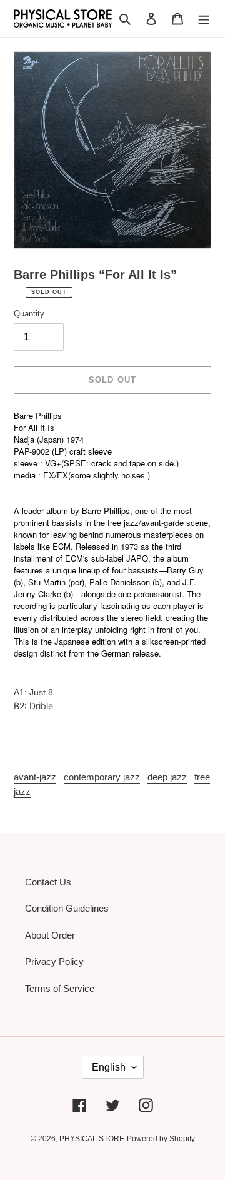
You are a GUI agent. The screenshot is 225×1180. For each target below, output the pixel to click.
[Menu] (204, 18)
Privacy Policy (54, 961)
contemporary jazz (102, 777)
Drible (41, 705)
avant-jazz (35, 777)
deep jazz (167, 777)
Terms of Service (59, 988)
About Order (50, 935)
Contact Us (48, 882)
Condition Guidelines (67, 908)
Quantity (29, 313)
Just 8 (41, 692)
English (109, 1067)
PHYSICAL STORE (91, 1138)
